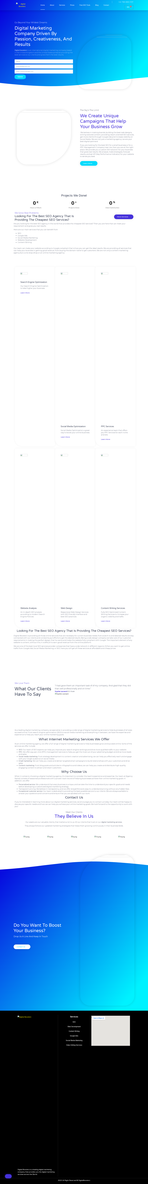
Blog (96, 5)
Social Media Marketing (74, 1040)
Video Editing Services (74, 1045)
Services (62, 5)
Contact (106, 5)
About (52, 5)
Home (42, 5)
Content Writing (74, 1031)
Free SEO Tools (84, 5)
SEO (74, 1022)
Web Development (74, 1027)
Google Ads (74, 1036)
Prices (72, 5)
